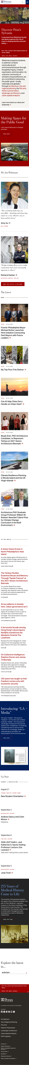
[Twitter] (4, 1012)
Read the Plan (7, 919)
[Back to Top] (14, 1059)
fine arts (22, 88)
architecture (14, 86)
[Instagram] (9, 1012)
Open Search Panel (22, 2)
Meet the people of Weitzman (12, 284)
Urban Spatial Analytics (8, 1033)
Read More (6, 134)
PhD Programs (6, 1036)
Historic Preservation (8, 1028)
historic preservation (10, 91)
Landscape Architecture (9, 1031)
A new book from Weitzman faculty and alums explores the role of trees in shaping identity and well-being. (14, 40)
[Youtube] (11, 1012)
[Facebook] (2, 1012)
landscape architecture (11, 93)
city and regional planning (14, 87)
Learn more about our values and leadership (13, 103)
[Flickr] (14, 1012)
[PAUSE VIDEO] (26, 18)
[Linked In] (7, 1012)
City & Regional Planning (9, 1022)
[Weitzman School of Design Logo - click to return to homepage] (6, 2)
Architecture (5, 1019)
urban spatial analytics (11, 95)
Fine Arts (4, 1025)
